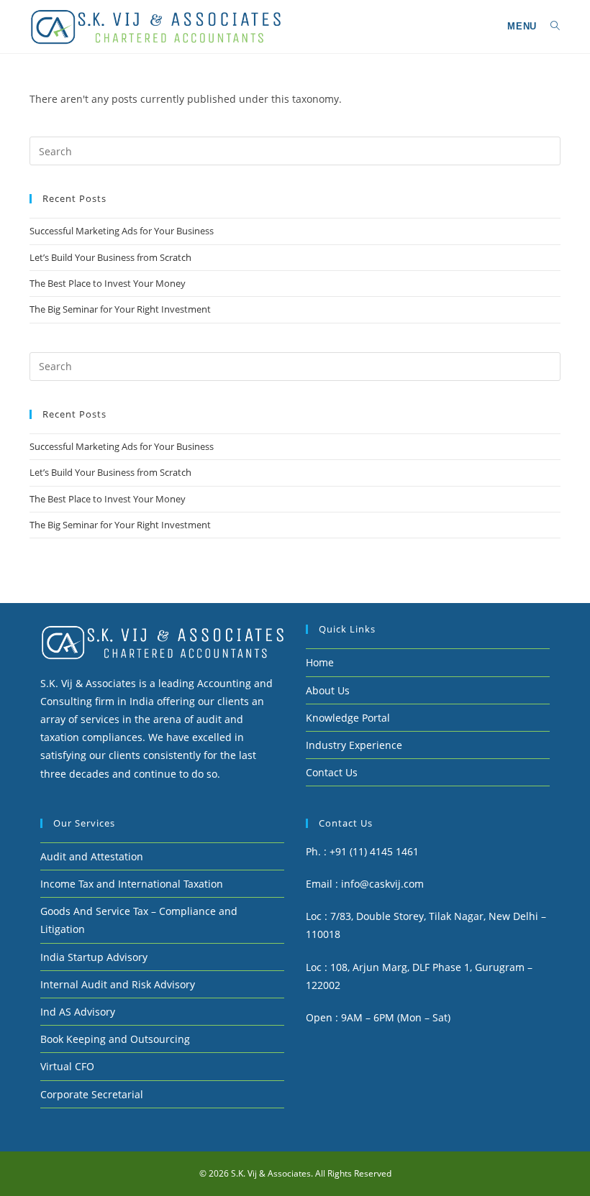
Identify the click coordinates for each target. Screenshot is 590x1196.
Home (320, 662)
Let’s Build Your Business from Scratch (110, 257)
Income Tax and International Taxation (131, 884)
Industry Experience (354, 745)
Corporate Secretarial (91, 1094)
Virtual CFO (67, 1066)
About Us (328, 690)
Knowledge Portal (348, 717)
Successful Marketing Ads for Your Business (122, 230)
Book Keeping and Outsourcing (115, 1039)
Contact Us (332, 772)
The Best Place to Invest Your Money (108, 283)
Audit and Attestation (91, 856)
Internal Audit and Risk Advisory (117, 984)
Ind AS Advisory (77, 1011)
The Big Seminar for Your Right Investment (120, 309)
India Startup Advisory (94, 957)
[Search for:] (550, 26)
